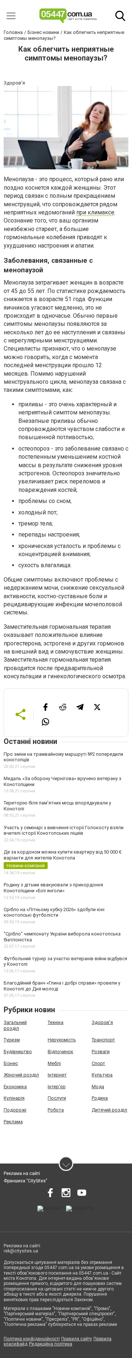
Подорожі (15, 1110)
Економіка (15, 1086)
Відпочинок (60, 1051)
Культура (102, 1075)
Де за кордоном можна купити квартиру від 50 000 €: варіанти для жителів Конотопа (63, 855)
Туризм (12, 1039)
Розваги (101, 1051)
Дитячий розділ (109, 1110)
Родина (100, 1098)
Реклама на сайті (22, 1173)
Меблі (54, 1063)
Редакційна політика (50, 1344)
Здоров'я (102, 1022)
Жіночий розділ (21, 1075)
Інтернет (57, 1075)
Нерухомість (62, 1039)
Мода (98, 1086)
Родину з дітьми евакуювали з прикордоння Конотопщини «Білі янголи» (53, 887)
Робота (56, 1110)
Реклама (13, 1121)
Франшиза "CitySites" (25, 1180)
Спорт (98, 1063)
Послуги (57, 1098)
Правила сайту (76, 1338)
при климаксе (95, 212)
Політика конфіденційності (32, 1338)
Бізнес (11, 1063)
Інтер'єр (57, 1086)
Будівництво (18, 1051)
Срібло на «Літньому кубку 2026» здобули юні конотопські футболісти (54, 912)
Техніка (55, 1022)
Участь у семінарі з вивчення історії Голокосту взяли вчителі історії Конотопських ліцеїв (64, 830)
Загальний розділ (15, 1025)
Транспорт (103, 1039)
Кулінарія (14, 1098)
